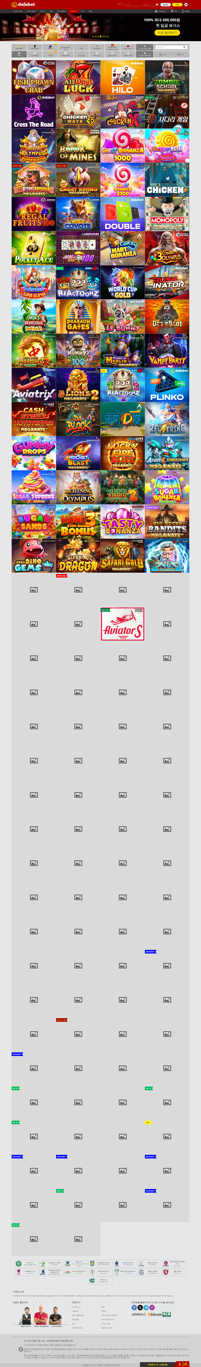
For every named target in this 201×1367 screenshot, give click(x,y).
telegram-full (146, 1307)
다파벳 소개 (76, 1307)
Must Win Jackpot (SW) (112, 48)
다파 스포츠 (18, 11)
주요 (19, 55)
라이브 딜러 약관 (107, 1319)
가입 (177, 4)
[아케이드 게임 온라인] (23, 4)
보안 (73, 1323)
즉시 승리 (96, 55)
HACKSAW (35, 48)
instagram (152, 1307)
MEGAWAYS (65, 55)
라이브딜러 (61, 11)
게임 (51, 11)
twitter (140, 1307)
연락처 (103, 1311)
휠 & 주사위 (112, 55)
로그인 (165, 4)
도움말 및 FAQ (106, 1328)
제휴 (103, 1307)
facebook (134, 1307)
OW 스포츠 (31, 11)
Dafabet (19, 48)
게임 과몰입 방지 (78, 1315)
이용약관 (75, 1311)
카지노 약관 (105, 1323)
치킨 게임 (81, 55)
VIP (175, 11)
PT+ (82, 11)
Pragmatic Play (65, 48)
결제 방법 (75, 1319)
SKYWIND (97, 48)
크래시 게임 (128, 55)
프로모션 (161, 11)
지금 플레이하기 (165, 36)
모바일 (186, 11)
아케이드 (73, 11)
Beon (52, 47)
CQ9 (81, 48)
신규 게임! (35, 55)
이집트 (52, 54)
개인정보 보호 (77, 1328)
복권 (90, 11)
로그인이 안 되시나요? (166, 8)
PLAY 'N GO (128, 48)
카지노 (42, 11)
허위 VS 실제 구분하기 (109, 1315)
